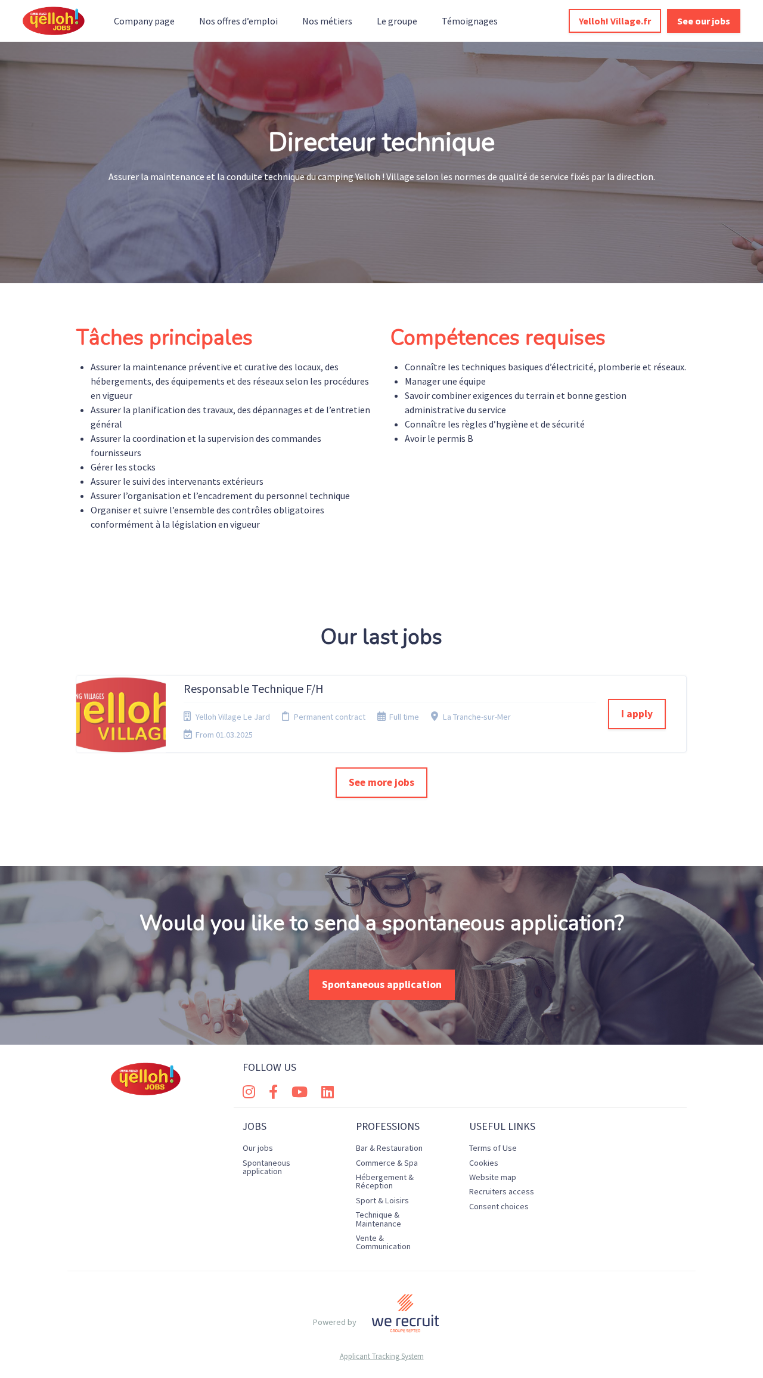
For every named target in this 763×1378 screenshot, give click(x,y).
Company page (144, 21)
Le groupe (397, 21)
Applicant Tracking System (382, 1356)
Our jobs (258, 1147)
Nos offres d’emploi (238, 21)
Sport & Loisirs (382, 1200)
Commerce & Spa (387, 1162)
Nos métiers (327, 21)
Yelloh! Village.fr (615, 21)
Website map (492, 1177)
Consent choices (499, 1206)
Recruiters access (501, 1191)
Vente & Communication (383, 1242)
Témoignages (470, 21)
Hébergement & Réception (385, 1181)
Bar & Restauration (389, 1147)
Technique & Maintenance (378, 1218)
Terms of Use (493, 1147)
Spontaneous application (382, 984)
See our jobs (703, 21)
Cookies (483, 1162)
